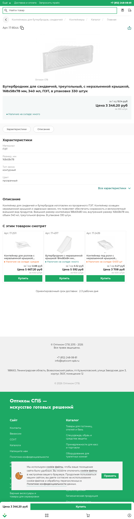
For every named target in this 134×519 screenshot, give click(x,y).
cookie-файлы (54, 466)
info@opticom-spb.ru (67, 360)
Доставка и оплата (25, 2)
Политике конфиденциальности (47, 483)
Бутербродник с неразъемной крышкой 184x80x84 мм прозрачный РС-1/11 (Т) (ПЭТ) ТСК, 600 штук (64, 257)
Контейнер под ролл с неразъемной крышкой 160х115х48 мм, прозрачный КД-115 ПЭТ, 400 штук (102, 257)
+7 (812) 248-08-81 (67, 357)
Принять (110, 475)
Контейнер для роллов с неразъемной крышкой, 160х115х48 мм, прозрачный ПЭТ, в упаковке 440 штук (20, 257)
